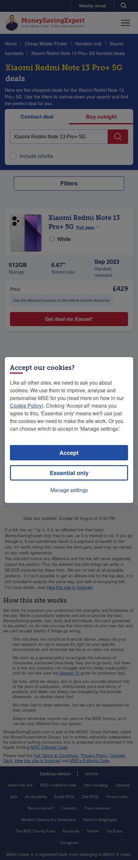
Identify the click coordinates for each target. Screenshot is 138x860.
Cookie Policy (26, 405)
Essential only (69, 473)
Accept (69, 453)
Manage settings (69, 490)
